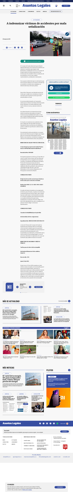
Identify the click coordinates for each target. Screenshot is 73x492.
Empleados (10, 1)
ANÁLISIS (45, 11)
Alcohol (23, 1)
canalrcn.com (57, 456)
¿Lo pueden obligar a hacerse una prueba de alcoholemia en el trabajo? (22, 398)
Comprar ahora (59, 93)
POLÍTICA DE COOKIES (28, 448)
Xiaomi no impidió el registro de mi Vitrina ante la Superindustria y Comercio (57, 380)
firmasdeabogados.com (45, 456)
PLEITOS (38, 11)
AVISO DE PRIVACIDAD (41, 443)
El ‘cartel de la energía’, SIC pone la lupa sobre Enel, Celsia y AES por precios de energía (10, 312)
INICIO (4, 440)
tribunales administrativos (57, 1)
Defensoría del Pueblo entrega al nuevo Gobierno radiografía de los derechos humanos (61, 310)
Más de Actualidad (11, 301)
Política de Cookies (27, 489)
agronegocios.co (17, 456)
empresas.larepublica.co (30, 456)
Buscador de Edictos (56, 11)
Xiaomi (48, 1)
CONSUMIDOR (31, 11)
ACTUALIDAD (13, 11)
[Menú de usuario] (56, 5)
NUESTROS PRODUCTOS (29, 443)
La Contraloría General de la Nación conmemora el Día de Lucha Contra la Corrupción (62, 320)
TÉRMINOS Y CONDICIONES (29, 445)
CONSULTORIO (22, 11)
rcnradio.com (66, 456)
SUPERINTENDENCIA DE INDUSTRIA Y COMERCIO (42, 449)
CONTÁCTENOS (27, 440)
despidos (17, 1)
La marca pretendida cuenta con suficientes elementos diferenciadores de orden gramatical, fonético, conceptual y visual (58, 384)
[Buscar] (10, 6)
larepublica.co (6, 456)
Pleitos (49, 370)
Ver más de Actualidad (63, 301)
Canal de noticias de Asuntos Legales (33, 61)
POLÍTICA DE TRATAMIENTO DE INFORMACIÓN (42, 446)
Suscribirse (66, 5)
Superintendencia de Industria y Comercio (35, 1)
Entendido (60, 487)
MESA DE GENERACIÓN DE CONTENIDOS (41, 440)
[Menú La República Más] (4, 6)
